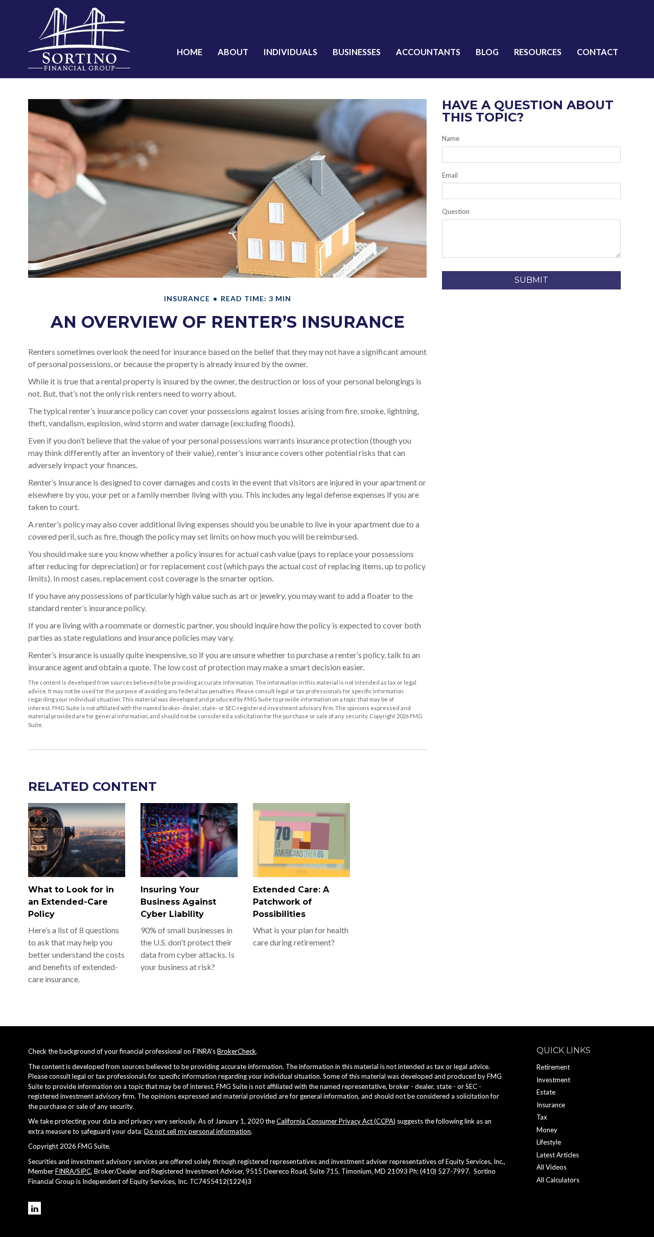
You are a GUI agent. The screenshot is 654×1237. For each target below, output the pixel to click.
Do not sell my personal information (197, 1131)
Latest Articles (557, 1155)
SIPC (84, 1171)
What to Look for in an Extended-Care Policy (71, 902)
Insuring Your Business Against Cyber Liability (178, 902)
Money (546, 1130)
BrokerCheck (236, 1051)
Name (450, 138)
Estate (545, 1092)
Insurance (550, 1105)
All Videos (551, 1167)
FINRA (64, 1171)
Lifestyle (548, 1142)
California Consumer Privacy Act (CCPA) (335, 1121)
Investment (553, 1080)
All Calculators (557, 1180)
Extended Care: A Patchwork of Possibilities (291, 902)
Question (456, 211)
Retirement (553, 1067)
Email (450, 175)
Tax (541, 1117)
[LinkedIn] (34, 1208)
